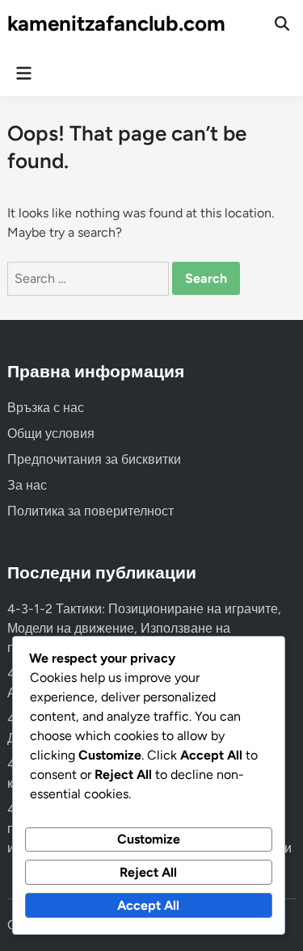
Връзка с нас (45, 407)
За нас (27, 485)
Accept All (148, 905)
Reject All (148, 872)
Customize (148, 839)
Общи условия (51, 433)
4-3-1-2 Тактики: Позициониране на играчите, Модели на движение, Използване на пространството (144, 628)
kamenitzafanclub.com (116, 23)
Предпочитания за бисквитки (94, 459)
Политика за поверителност (90, 511)
